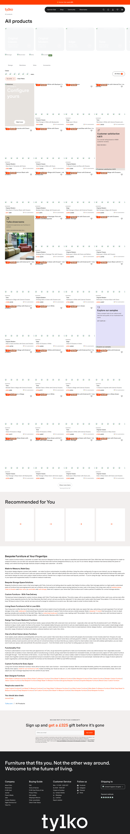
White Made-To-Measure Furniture (16, 678)
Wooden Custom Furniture (113, 678)
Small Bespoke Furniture (96, 690)
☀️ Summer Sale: (65, 2)
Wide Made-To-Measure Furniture (99, 688)
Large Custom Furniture (12, 688)
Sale (12, 698)
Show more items (65, 485)
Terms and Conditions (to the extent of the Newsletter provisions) (71, 740)
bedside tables (116, 587)
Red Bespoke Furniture (29, 680)
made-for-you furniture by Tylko (28, 669)
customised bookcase (50, 613)
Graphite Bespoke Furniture (89, 680)
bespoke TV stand (95, 611)
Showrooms (83, 9)
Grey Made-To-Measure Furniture (61, 678)
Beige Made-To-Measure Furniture (49, 680)
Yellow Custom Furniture (13, 680)
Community (71, 9)
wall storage (42, 589)
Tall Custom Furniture (41, 690)
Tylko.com (9, 703)
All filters (118, 74)
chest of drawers (10, 589)
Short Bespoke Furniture (79, 690)
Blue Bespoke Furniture (81, 678)
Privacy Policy (91, 740)
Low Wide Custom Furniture (78, 688)
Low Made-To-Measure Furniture (31, 688)
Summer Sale (51, 9)
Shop (61, 9)
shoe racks (22, 589)
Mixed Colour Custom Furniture (109, 680)
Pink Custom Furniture (97, 678)
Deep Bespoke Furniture (26, 690)
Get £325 (89, 732)
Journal (7, 698)
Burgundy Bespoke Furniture (70, 680)
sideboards (22, 611)
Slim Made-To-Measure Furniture (59, 690)
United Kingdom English (113, 787)
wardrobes (31, 589)
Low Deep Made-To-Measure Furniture (55, 688)
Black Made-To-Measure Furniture (39, 678)
